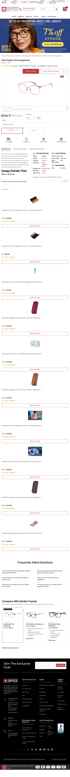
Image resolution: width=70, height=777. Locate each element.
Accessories (42, 714)
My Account (61, 700)
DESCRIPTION (5, 149)
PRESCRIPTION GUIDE (37, 149)
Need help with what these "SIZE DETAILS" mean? (47, 177)
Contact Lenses (51, 16)
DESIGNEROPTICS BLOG (35, 759)
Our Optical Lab (26, 688)
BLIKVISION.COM (59, 759)
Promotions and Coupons (47, 685)
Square (44, 158)
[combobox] (50, 9)
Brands (41, 688)
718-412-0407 (29, 8)
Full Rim (44, 170)
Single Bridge (46, 168)
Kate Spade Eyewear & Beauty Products (34, 55)
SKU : (38, 66)
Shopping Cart (62, 704)
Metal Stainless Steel (44, 164)
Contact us (42, 726)
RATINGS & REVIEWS (20, 149)
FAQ (40, 736)
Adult (43, 173)
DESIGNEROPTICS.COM (13, 759)
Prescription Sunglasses (46, 705)
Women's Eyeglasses (55, 55)
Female (44, 160)
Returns (41, 733)
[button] (5, 66)
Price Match (61, 692)
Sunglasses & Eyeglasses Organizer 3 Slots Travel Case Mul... (22, 533)
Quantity (29, 114)
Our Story (25, 685)
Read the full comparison (10, 648)
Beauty (44, 16)
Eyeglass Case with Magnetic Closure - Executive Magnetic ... (22, 210)
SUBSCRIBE (60, 665)
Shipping (42, 729)
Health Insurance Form (51, 733)
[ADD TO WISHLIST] (66, 71)
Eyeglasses (42, 695)
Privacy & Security (27, 699)
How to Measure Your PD (29, 733)
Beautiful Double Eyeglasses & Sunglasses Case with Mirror (22, 461)
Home (3, 55)
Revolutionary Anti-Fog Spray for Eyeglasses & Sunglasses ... (22, 282)
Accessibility (25, 705)
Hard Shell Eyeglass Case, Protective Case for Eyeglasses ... (22, 318)
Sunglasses (42, 692)
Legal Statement (27, 702)
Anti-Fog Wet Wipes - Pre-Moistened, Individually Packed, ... (22, 354)
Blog (23, 695)
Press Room (25, 692)
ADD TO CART (35, 226)
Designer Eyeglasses (13, 55)
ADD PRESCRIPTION (51, 71)
